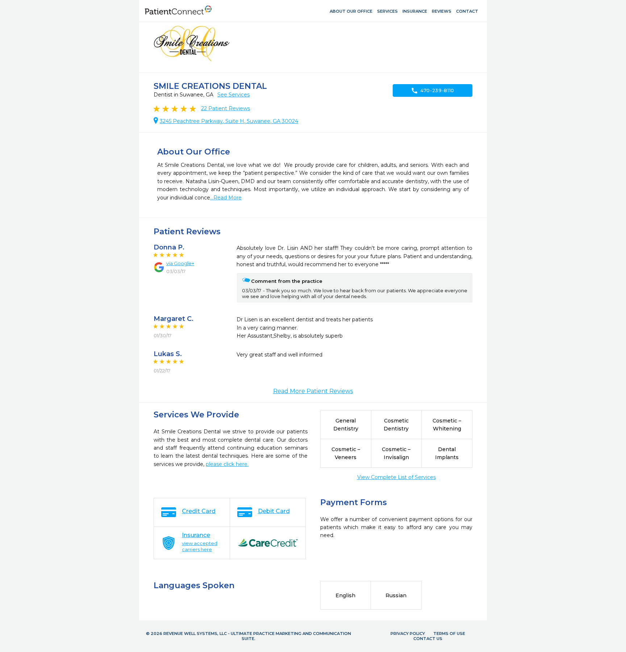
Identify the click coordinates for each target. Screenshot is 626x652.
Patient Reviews (225, 108)
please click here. (227, 464)
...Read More (226, 197)
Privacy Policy (408, 633)
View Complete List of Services (396, 477)
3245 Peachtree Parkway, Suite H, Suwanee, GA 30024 (229, 121)
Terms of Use (449, 633)
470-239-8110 (432, 90)
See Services (233, 94)
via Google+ (180, 263)
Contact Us (427, 638)
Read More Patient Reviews (313, 391)
